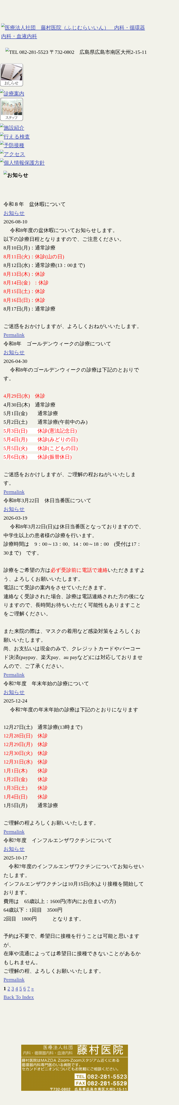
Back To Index (18, 997)
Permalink (13, 335)
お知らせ (14, 213)
